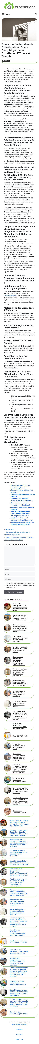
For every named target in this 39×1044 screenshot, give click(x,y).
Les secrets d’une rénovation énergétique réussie (19, 779)
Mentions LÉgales (19, 1024)
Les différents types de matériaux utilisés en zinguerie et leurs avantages (20, 790)
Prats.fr (19, 1039)
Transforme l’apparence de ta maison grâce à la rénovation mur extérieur (19, 757)
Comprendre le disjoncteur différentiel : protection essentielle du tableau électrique (19, 661)
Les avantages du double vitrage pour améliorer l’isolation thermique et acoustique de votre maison (20, 715)
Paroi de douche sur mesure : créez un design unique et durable (19, 704)
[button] (36, 14)
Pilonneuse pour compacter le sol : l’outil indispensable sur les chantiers (20, 683)
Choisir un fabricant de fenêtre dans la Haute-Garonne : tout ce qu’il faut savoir (20, 617)
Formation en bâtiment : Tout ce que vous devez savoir (19, 746)
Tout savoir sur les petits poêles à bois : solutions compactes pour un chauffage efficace (20, 628)
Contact (19, 1029)
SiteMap (19, 1034)
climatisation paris (10, 296)
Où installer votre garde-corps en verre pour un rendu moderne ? (20, 638)
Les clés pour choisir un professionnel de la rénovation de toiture (20, 649)
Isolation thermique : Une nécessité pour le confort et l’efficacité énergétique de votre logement (20, 801)
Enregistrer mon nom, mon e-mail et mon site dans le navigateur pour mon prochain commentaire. (20, 585)
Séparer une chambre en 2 (20, 511)
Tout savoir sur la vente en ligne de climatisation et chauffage (19, 693)
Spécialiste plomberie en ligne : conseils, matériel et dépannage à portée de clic (20, 607)
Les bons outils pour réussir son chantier (20, 735)
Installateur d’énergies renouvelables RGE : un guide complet (20, 726)
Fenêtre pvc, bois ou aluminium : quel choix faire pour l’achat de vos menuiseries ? (20, 672)
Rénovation (6, 60)
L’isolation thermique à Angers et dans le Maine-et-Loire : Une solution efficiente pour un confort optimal (20, 768)
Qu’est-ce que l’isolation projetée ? (20, 811)
